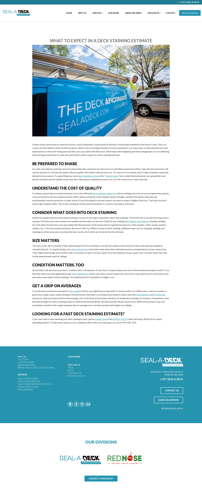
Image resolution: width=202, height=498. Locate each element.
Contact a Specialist (101, 478)
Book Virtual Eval (190, 13)
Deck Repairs (25, 389)
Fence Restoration (29, 381)
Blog (71, 370)
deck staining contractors (104, 193)
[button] (97, 13)
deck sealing (75, 291)
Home (69, 13)
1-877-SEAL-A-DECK (189, 2)
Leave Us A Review (168, 400)
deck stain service (79, 249)
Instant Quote (111, 176)
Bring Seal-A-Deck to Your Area (36, 367)
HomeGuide (159, 294)
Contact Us (74, 373)
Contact (170, 13)
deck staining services (88, 176)
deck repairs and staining (136, 221)
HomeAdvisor (142, 294)
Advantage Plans (28, 386)
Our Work (113, 13)
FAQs (71, 367)
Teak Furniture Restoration (34, 384)
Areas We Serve (133, 13)
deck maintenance (80, 273)
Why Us (82, 13)
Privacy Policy (76, 375)
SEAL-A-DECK (120, 319)
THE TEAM (23, 359)
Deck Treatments (28, 378)
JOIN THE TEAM (26, 362)
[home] (16, 13)
